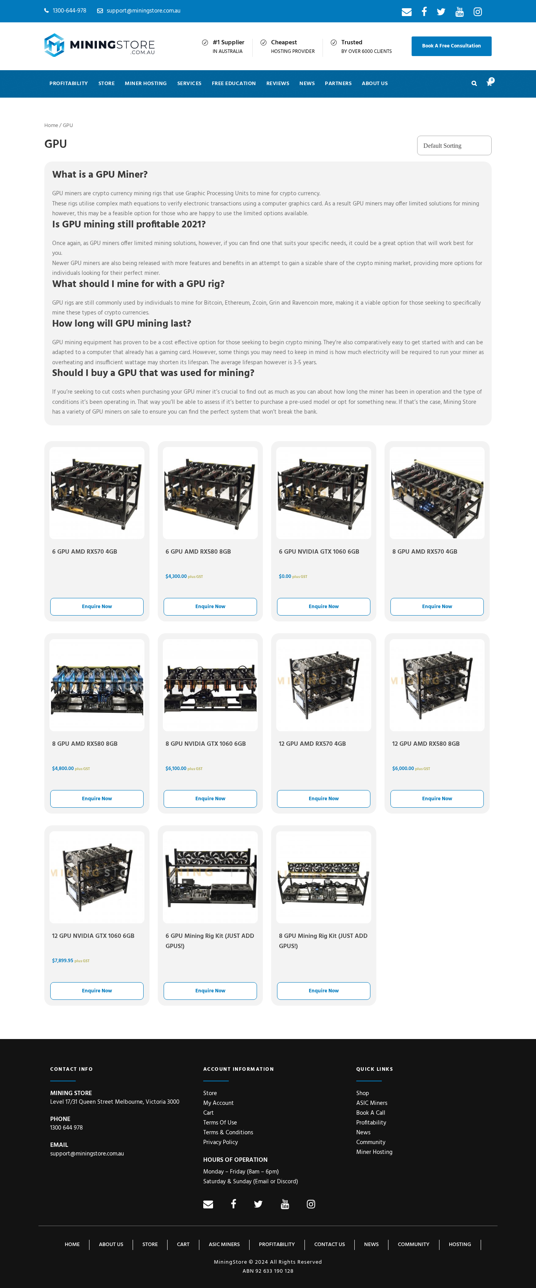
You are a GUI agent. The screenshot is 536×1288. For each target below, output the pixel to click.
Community (370, 1142)
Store (106, 83)
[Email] (407, 13)
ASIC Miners (371, 1103)
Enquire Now (97, 607)
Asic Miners (224, 1244)
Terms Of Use (220, 1123)
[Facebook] (424, 13)
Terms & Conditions (228, 1132)
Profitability (68, 83)
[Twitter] (441, 13)
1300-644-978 (69, 11)
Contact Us (329, 1244)
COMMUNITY (414, 1244)
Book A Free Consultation (451, 46)
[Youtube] (460, 13)
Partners (338, 83)
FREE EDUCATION (234, 83)
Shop (362, 1093)
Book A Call (370, 1113)
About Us (375, 83)
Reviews (278, 83)
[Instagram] (478, 13)
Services (189, 83)
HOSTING (460, 1244)
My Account (218, 1103)
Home (51, 125)
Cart (208, 1113)
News (363, 1132)
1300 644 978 (66, 1128)
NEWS (307, 83)
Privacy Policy (220, 1142)
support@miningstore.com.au (143, 11)
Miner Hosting (146, 83)
